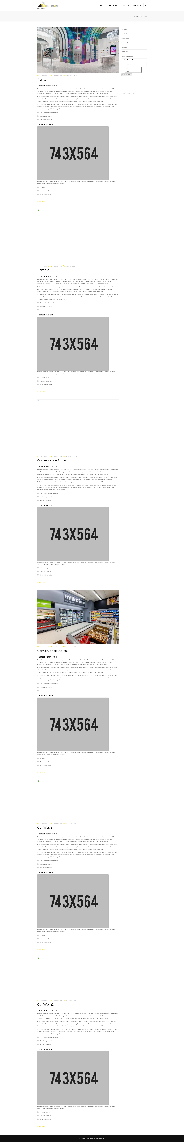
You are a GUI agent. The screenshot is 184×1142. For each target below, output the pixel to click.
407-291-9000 (129, 94)
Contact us (137, 5)
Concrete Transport (127, 56)
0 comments (43, 76)
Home (102, 5)
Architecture (125, 51)
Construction (125, 34)
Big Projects (125, 43)
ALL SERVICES (125, 29)
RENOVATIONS (126, 38)
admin (60, 76)
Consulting (124, 47)
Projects (125, 5)
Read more (41, 201)
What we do (112, 5)
